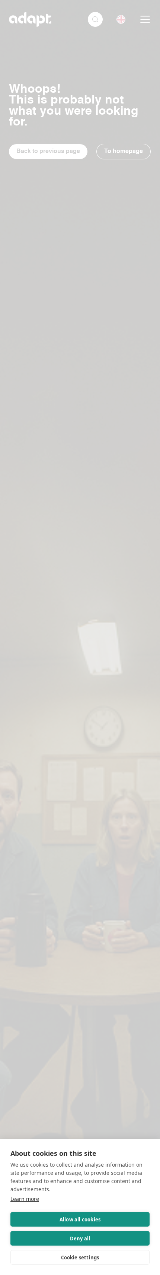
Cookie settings (80, 1257)
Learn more (24, 1198)
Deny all (80, 1238)
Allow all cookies (80, 1219)
